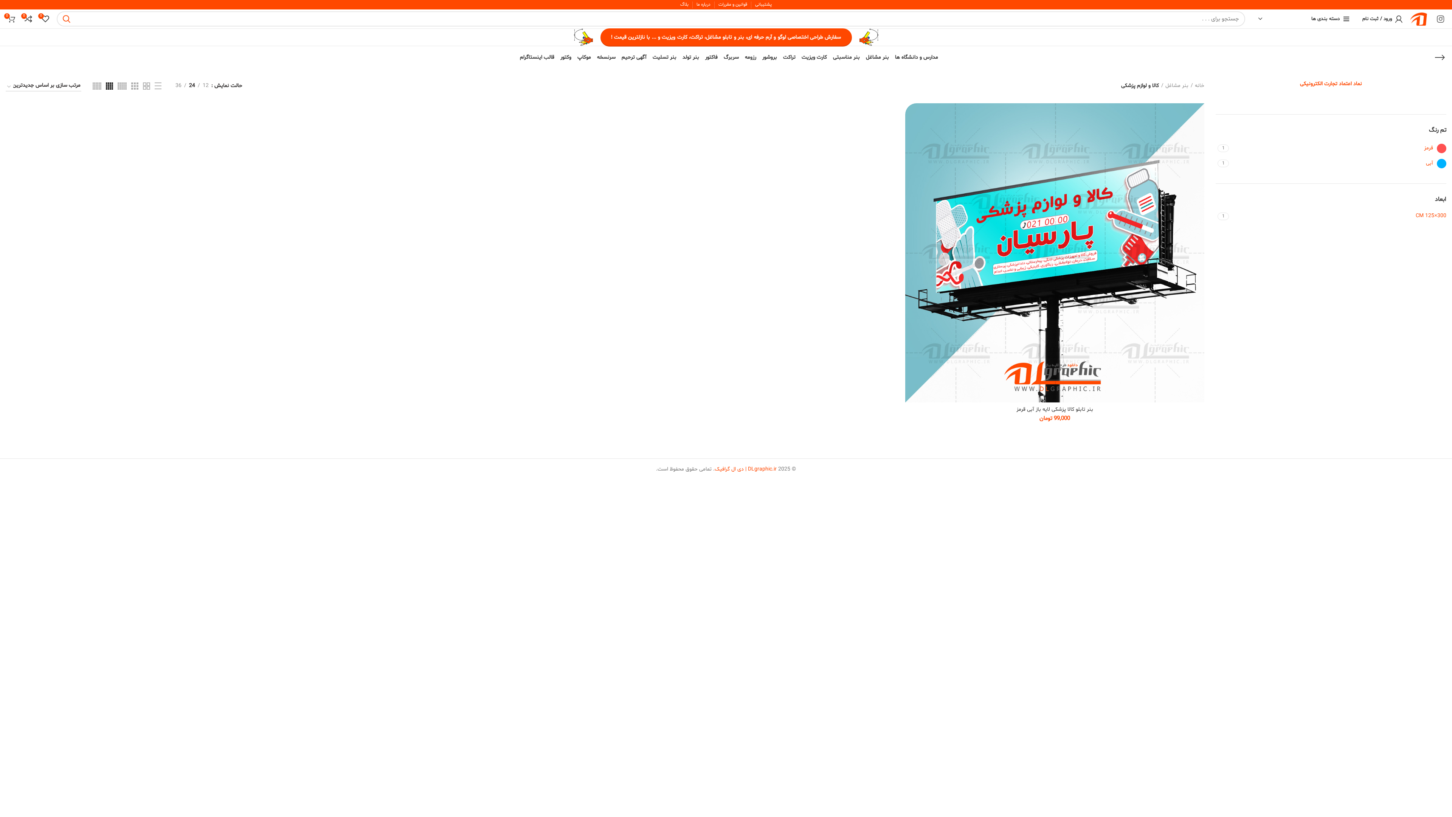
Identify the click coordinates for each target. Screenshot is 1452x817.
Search (66, 18)
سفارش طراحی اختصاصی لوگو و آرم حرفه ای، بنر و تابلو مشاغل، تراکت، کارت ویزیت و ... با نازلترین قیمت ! (726, 37)
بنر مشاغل (1176, 85)
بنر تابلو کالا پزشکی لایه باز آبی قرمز (1054, 409)
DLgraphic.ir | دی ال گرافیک (746, 469)
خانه (1199, 85)
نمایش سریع (908, 132)
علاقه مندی (908, 149)
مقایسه (908, 115)
